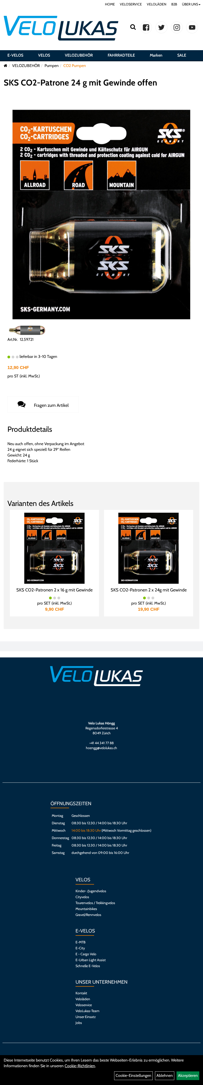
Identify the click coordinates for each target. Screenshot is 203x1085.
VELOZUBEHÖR (79, 55)
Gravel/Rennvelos (88, 914)
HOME (110, 4)
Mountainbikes (86, 909)
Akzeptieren (188, 1075)
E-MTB (80, 942)
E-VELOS (15, 55)
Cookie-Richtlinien (80, 1065)
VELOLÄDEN (156, 4)
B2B (174, 4)
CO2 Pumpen (74, 65)
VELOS (44, 55)
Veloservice (84, 1005)
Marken (156, 55)
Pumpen (52, 65)
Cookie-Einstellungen (133, 1075)
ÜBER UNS (190, 4)
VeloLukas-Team (87, 1011)
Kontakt (81, 993)
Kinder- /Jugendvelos (91, 891)
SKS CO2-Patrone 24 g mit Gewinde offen (80, 82)
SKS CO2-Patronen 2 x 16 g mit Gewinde (54, 590)
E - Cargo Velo (86, 954)
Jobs (79, 1022)
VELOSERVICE (131, 4)
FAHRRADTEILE (121, 55)
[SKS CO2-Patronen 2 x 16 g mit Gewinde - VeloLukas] (54, 547)
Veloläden (83, 999)
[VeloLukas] (61, 28)
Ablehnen (164, 1075)
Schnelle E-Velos (88, 966)
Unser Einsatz (86, 1017)
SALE (181, 55)
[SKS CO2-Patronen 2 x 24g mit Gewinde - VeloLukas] (148, 547)
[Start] (5, 65)
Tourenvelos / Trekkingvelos (95, 903)
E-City (80, 948)
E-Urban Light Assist (91, 960)
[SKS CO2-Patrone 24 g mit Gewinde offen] (101, 214)
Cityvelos (82, 897)
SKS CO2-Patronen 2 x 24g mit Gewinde (149, 590)
